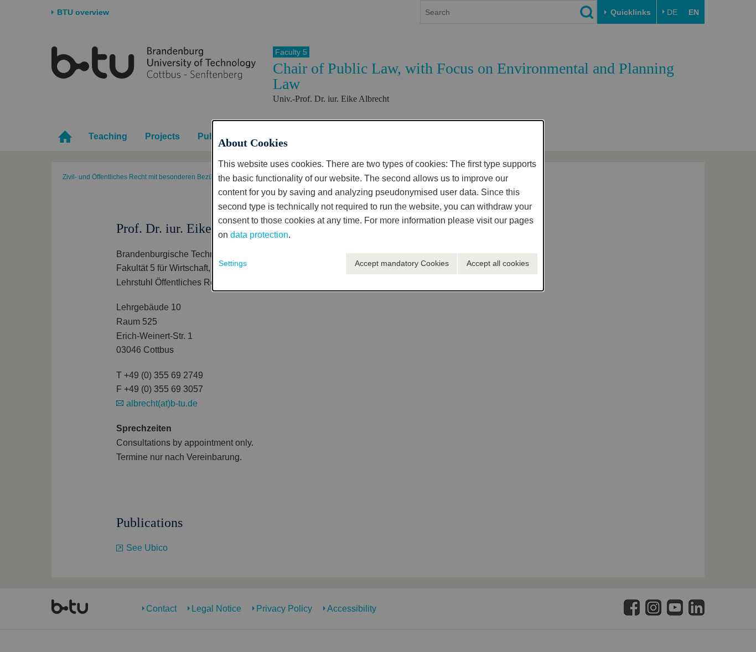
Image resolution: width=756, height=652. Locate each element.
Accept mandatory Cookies (402, 263)
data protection (259, 234)
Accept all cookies (498, 263)
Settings (233, 263)
